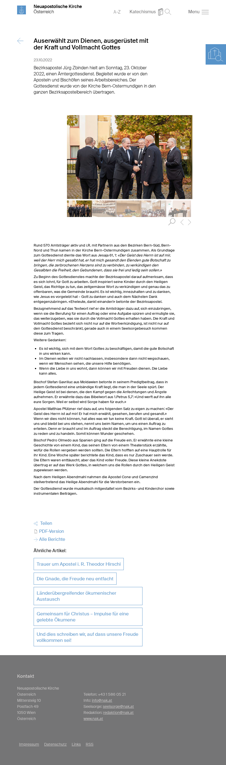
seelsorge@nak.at (118, 706)
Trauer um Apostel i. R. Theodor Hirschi (79, 564)
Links (76, 744)
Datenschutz (55, 744)
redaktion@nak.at (118, 712)
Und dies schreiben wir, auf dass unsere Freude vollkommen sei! (87, 637)
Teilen (45, 523)
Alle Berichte (51, 539)
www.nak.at (93, 718)
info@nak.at (102, 700)
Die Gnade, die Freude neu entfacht (75, 579)
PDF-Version (51, 531)
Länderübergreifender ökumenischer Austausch (76, 596)
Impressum (29, 744)
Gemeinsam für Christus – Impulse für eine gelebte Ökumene (83, 617)
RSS (89, 744)
